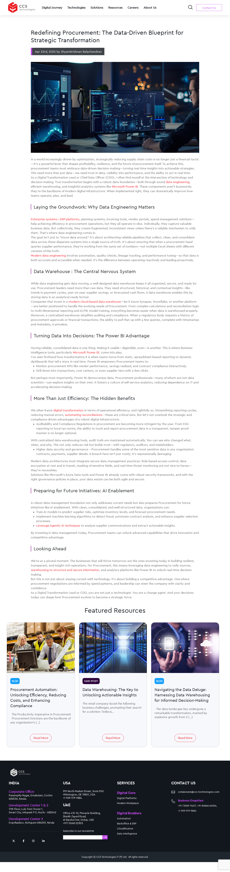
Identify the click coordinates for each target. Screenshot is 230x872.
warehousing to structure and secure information (65, 570)
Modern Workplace (128, 803)
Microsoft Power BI (125, 186)
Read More (41, 738)
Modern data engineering (48, 255)
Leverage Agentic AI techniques (58, 525)
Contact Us (209, 7)
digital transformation (68, 410)
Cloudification (125, 828)
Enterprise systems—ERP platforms (55, 219)
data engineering (177, 182)
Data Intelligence (127, 833)
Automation (124, 818)
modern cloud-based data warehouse (95, 302)
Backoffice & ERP (126, 823)
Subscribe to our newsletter (78, 830)
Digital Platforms (127, 798)
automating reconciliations (83, 415)
